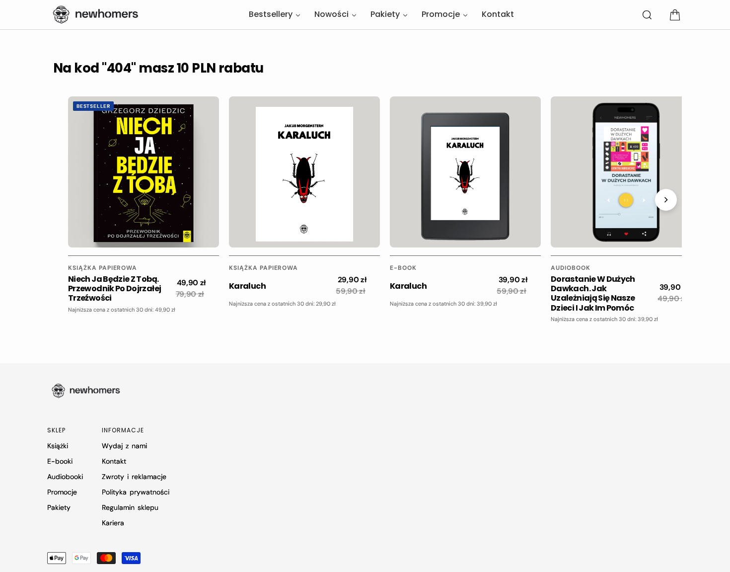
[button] (675, 15)
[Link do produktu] (143, 171)
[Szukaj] (647, 15)
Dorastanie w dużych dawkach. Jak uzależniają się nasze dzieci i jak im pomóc (593, 293)
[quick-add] (92, 232)
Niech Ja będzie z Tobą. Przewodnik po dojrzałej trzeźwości (114, 288)
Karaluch (247, 286)
